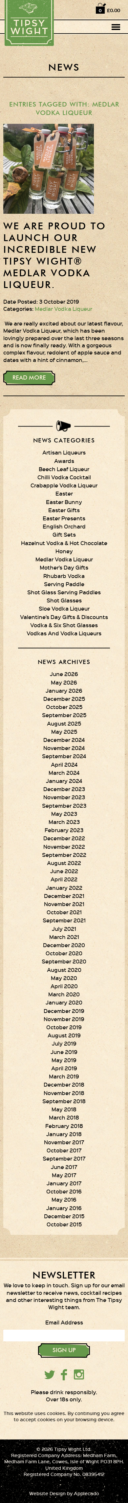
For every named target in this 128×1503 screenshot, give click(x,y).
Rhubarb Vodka (64, 575)
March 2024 (64, 772)
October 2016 (64, 1191)
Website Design (47, 1493)
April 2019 (64, 1068)
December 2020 (64, 944)
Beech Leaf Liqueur (64, 468)
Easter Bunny (64, 501)
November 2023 (64, 797)
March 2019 (64, 1076)
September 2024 (64, 755)
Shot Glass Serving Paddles (64, 592)
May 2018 (64, 1109)
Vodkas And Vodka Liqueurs (64, 633)
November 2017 (64, 1142)
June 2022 (64, 870)
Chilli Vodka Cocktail (64, 477)
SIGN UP (64, 1350)
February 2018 (64, 1125)
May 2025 (64, 731)
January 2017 (64, 1183)
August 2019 (64, 1035)
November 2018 (64, 1092)
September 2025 (64, 714)
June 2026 (64, 673)
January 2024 (64, 780)
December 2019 (64, 1010)
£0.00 (113, 10)
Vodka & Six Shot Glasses (64, 625)
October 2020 (64, 953)
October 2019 (64, 1027)
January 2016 (64, 1207)
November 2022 (64, 846)
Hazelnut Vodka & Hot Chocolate (64, 542)
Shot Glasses (64, 600)
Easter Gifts (64, 509)
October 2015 (64, 1224)
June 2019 (64, 1051)
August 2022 (64, 862)
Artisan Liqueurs (64, 452)
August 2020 (64, 969)
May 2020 (64, 977)
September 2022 (64, 854)
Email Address (64, 1322)
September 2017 (64, 1158)
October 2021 (64, 912)
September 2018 (64, 1101)
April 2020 (64, 986)
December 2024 (64, 739)
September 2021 (64, 920)
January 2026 (64, 690)
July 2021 (64, 928)
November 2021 (64, 903)
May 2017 (64, 1174)
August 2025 (64, 723)
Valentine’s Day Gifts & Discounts (64, 616)
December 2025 (64, 698)
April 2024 (64, 764)
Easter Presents (64, 518)
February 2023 (64, 829)
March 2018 (64, 1117)
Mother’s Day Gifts (64, 567)
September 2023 (64, 805)
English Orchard (64, 526)
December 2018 (64, 1084)
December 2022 (64, 838)
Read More (29, 378)
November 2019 (64, 1018)
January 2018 (64, 1133)
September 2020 (64, 961)
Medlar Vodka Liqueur (63, 308)
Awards (64, 460)
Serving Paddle (64, 583)
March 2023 (64, 821)
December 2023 (64, 788)
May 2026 (64, 682)
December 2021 (64, 895)
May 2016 (64, 1199)
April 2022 (64, 879)
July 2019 (64, 1043)
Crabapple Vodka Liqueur (64, 485)
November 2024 (64, 747)
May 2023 (64, 813)
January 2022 (64, 887)
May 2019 (64, 1059)
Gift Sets (64, 534)
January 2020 (64, 1002)
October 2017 (64, 1150)
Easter (64, 493)
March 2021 (64, 936)
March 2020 (64, 994)
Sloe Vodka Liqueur (64, 608)
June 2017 (64, 1166)
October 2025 (64, 706)
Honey (64, 551)
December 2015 (64, 1216)
